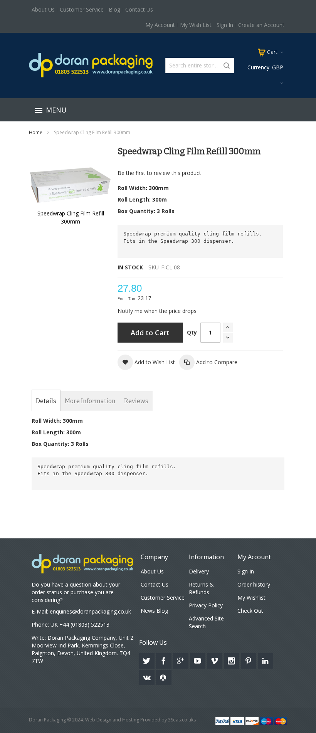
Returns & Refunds (201, 588)
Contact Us (139, 9)
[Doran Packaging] (91, 64)
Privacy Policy (206, 605)
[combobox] (199, 65)
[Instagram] (232, 659)
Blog (114, 9)
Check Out (250, 610)
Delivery (199, 571)
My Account (160, 25)
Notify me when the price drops (157, 310)
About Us (43, 9)
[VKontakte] (147, 676)
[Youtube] (198, 659)
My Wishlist (251, 597)
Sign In (225, 25)
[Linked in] (265, 659)
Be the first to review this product (159, 173)
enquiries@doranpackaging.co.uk (90, 611)
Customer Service (82, 9)
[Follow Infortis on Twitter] (147, 659)
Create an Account (261, 25)
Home (35, 132)
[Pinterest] (249, 659)
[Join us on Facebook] (164, 659)
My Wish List (196, 25)
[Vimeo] (215, 659)
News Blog (154, 610)
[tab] (46, 401)
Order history (253, 584)
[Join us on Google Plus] (181, 659)
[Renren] (163, 676)
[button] (146, 362)
